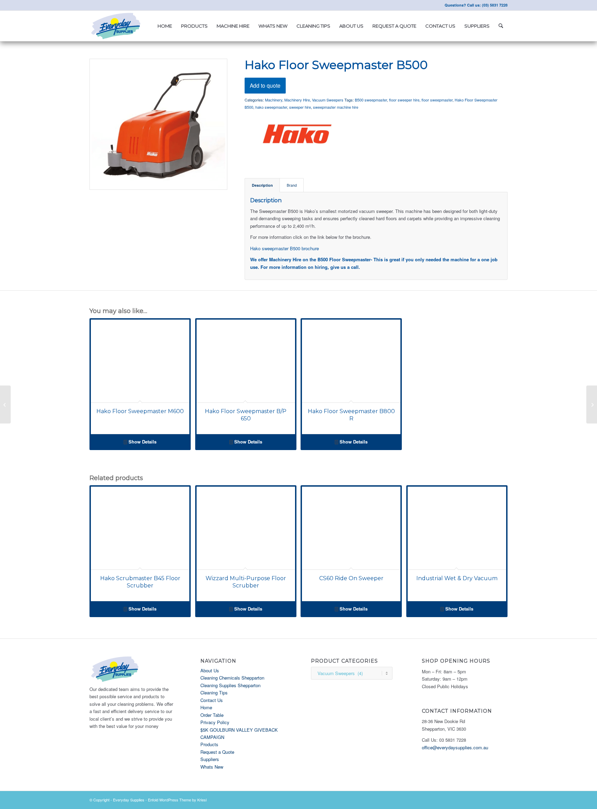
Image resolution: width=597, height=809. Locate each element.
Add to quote (265, 85)
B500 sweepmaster (371, 100)
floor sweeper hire (404, 100)
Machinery (273, 100)
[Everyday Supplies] (116, 26)
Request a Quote (217, 752)
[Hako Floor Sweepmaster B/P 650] (591, 404)
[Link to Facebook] (91, 5)
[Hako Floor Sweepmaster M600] (5, 404)
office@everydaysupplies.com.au (455, 747)
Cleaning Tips (214, 692)
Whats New (211, 766)
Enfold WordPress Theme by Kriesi (177, 799)
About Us (209, 670)
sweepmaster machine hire (335, 107)
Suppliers (209, 759)
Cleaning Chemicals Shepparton (232, 677)
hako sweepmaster (271, 107)
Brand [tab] (292, 185)
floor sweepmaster (437, 100)
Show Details (142, 441)
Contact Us (211, 700)
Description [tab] (262, 185)
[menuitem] (165, 26)
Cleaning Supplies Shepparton (230, 685)
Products (209, 744)
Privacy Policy (214, 722)
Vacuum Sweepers (327, 100)
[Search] (501, 26)
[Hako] (296, 135)
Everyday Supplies (128, 799)
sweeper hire (300, 107)
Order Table (212, 715)
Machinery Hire (297, 100)
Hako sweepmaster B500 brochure (284, 248)
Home (206, 707)
